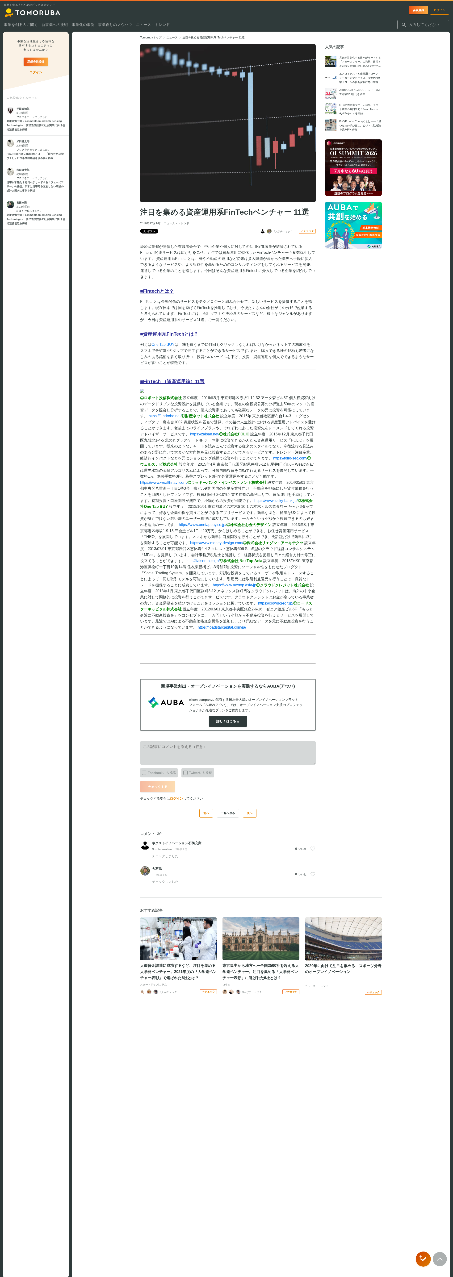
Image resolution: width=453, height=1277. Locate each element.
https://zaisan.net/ (204, 434)
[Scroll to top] (440, 1259)
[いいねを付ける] (313, 848)
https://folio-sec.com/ (290, 458)
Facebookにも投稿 (162, 773)
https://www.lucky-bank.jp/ (276, 501)
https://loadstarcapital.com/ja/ (222, 627)
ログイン (176, 798)
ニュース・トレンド (176, 223)
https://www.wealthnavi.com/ (163, 482)
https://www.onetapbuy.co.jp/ (202, 525)
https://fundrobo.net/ (165, 416)
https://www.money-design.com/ (216, 543)
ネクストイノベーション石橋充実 (176, 843)
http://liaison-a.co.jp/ (203, 561)
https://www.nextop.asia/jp (234, 585)
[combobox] (423, 24)
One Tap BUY (163, 344)
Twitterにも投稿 (200, 773)
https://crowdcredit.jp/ (275, 603)
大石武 (157, 869)
